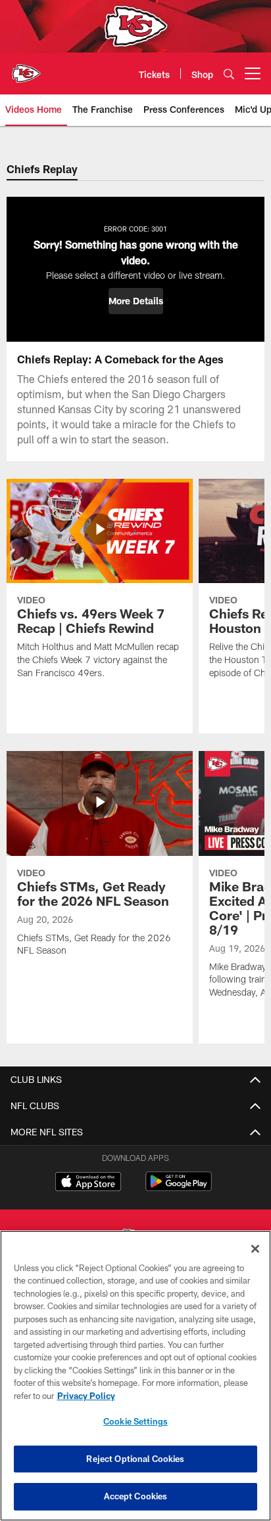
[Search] (229, 74)
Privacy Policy (86, 1395)
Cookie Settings (135, 1421)
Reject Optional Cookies (135, 1458)
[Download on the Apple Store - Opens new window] (88, 1183)
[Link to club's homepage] (26, 68)
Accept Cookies (136, 1496)
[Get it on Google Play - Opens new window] (178, 1188)
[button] (136, 301)
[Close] (255, 1248)
